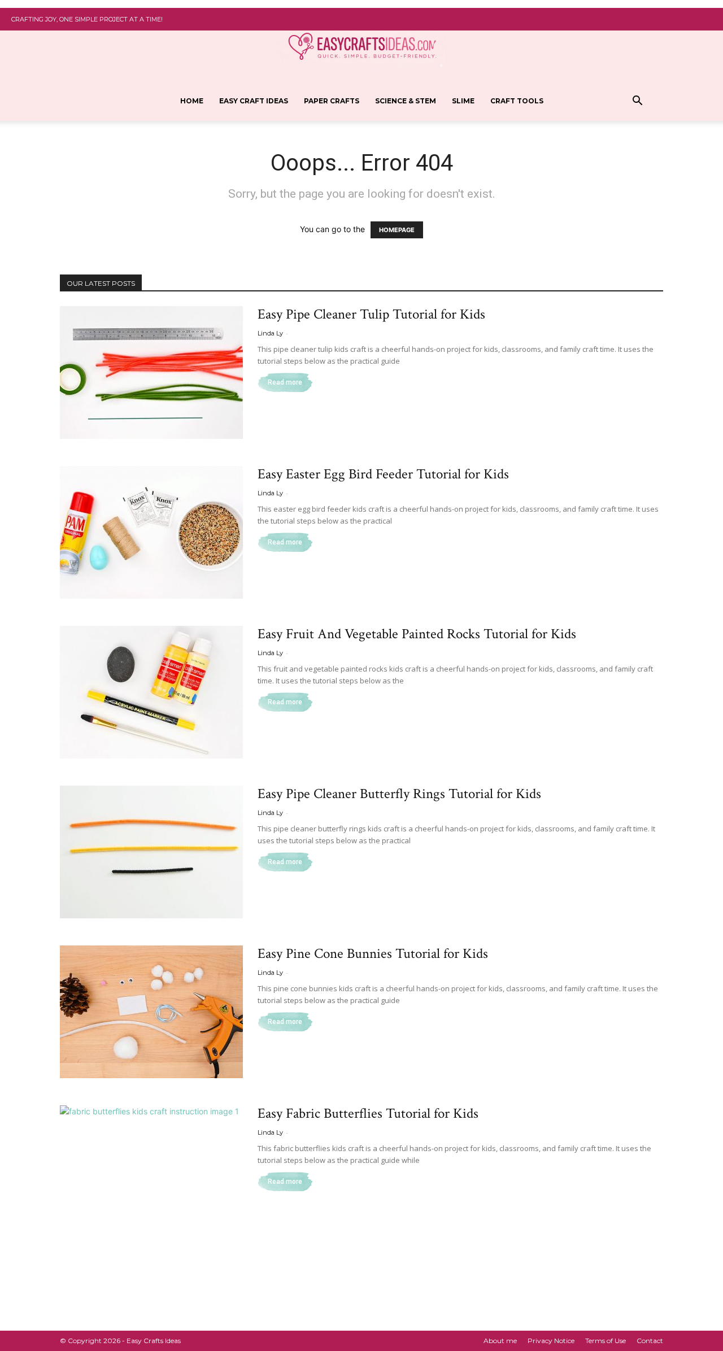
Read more (285, 382)
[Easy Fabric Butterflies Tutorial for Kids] (151, 1171)
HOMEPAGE (397, 230)
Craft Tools (516, 101)
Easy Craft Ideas (253, 101)
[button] (637, 102)
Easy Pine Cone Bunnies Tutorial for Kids (373, 953)
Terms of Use (605, 1340)
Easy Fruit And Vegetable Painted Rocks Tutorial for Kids (417, 634)
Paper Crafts (331, 101)
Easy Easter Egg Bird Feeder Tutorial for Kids (383, 474)
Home (191, 101)
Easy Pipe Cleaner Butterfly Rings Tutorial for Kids (399, 794)
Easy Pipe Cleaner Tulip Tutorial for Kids (371, 314)
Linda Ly (270, 333)
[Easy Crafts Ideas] (361, 45)
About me (500, 1340)
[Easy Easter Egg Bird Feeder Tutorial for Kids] (151, 532)
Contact (650, 1340)
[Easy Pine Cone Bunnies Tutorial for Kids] (151, 1011)
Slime (463, 101)
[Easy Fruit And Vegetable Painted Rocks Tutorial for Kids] (151, 692)
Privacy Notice (551, 1340)
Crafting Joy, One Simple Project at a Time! (87, 19)
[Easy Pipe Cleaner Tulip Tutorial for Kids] (151, 372)
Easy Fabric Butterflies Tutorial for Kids (368, 1113)
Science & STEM (405, 101)
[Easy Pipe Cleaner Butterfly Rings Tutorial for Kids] (151, 852)
